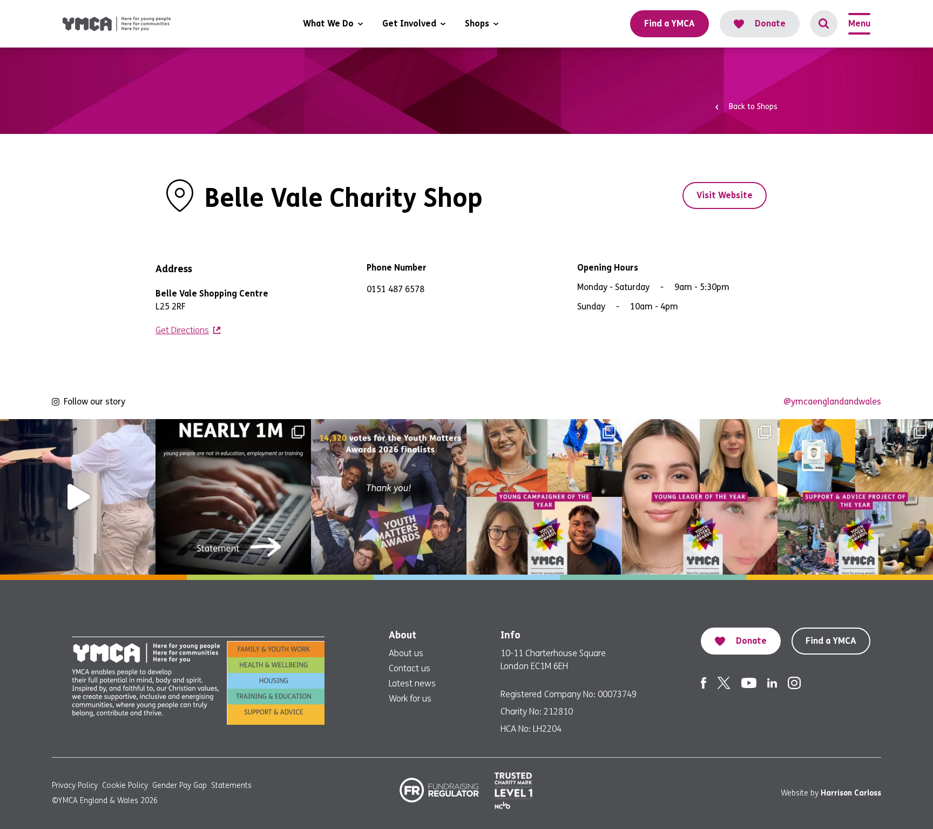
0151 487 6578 (395, 289)
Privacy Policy (75, 785)
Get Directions (182, 330)
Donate (770, 23)
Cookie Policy (125, 785)
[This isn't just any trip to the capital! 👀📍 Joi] (78, 497)
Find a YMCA (831, 641)
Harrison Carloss (851, 793)
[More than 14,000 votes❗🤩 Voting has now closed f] (388, 497)
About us (406, 653)
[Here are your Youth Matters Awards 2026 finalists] (855, 497)
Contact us (409, 668)
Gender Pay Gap (179, 785)
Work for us (410, 698)
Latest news (412, 683)
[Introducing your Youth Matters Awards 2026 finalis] (544, 497)
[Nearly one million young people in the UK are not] (233, 497)
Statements (231, 785)
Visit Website (725, 195)
